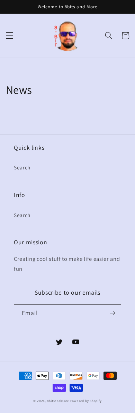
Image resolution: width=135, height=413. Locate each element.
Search (22, 167)
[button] (9, 35)
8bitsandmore (58, 401)
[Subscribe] (112, 313)
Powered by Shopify (86, 401)
